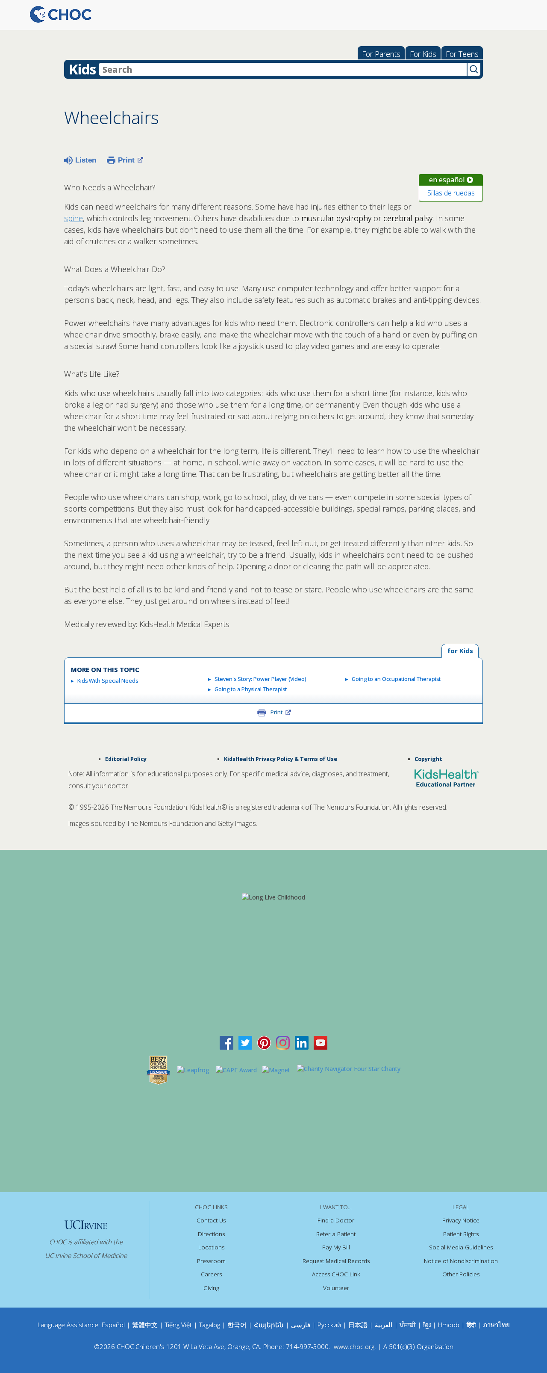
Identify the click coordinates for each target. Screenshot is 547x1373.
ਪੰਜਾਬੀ (409, 1324)
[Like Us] (226, 1042)
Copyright (428, 759)
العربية (383, 1324)
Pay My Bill (336, 1247)
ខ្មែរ (427, 1324)
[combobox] (283, 69)
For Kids (423, 54)
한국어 (237, 1324)
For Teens (462, 54)
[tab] (460, 651)
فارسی (300, 1324)
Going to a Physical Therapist (251, 689)
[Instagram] (282, 1042)
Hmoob (448, 1324)
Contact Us (211, 1220)
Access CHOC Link (336, 1274)
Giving (211, 1288)
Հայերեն (269, 1324)
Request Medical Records (336, 1261)
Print (126, 160)
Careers (211, 1274)
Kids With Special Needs (107, 680)
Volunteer (336, 1288)
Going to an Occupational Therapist (396, 679)
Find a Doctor (336, 1220)
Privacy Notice (460, 1220)
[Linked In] (301, 1042)
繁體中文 (145, 1324)
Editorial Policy (126, 759)
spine (73, 218)
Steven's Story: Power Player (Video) (260, 679)
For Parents (381, 54)
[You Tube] (320, 1042)
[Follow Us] (245, 1042)
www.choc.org (354, 1346)
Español (113, 1324)
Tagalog (209, 1324)
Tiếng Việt (178, 1324)
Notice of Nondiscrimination (461, 1261)
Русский (329, 1324)
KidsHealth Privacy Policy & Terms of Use (280, 759)
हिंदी (471, 1324)
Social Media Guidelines (461, 1247)
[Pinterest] (264, 1042)
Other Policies (460, 1274)
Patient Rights (461, 1234)
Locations (211, 1247)
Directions (211, 1234)
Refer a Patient (336, 1234)
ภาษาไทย (496, 1324)
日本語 (358, 1324)
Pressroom (211, 1261)
